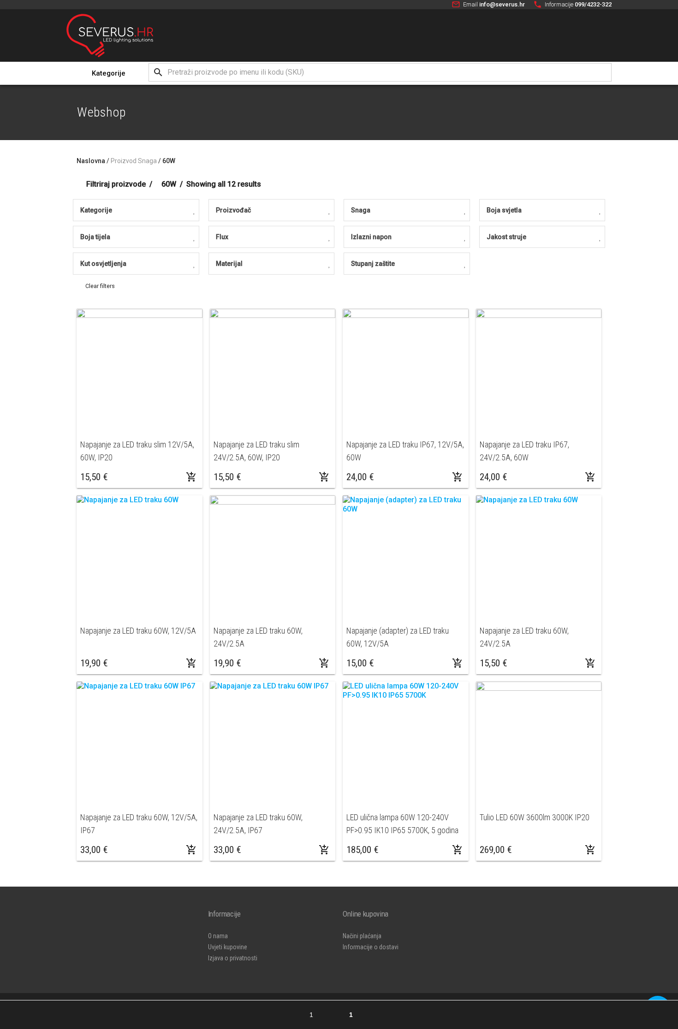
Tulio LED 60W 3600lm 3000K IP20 (534, 817)
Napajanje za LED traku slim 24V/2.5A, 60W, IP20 (256, 451)
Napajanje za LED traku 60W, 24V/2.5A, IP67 (258, 823)
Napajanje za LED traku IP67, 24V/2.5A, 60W (524, 451)
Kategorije (108, 73)
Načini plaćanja (362, 936)
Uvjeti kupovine (227, 947)
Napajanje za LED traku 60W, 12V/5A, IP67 (138, 823)
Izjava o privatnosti (232, 958)
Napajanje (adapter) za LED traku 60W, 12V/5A (397, 637)
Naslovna (91, 161)
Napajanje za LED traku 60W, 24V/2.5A (258, 637)
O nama (218, 936)
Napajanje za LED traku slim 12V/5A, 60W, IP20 (137, 451)
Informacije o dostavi (370, 947)
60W (168, 161)
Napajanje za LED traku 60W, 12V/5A (138, 630)
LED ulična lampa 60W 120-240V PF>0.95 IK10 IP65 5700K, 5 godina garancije (402, 823)
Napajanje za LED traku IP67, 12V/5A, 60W (405, 451)
